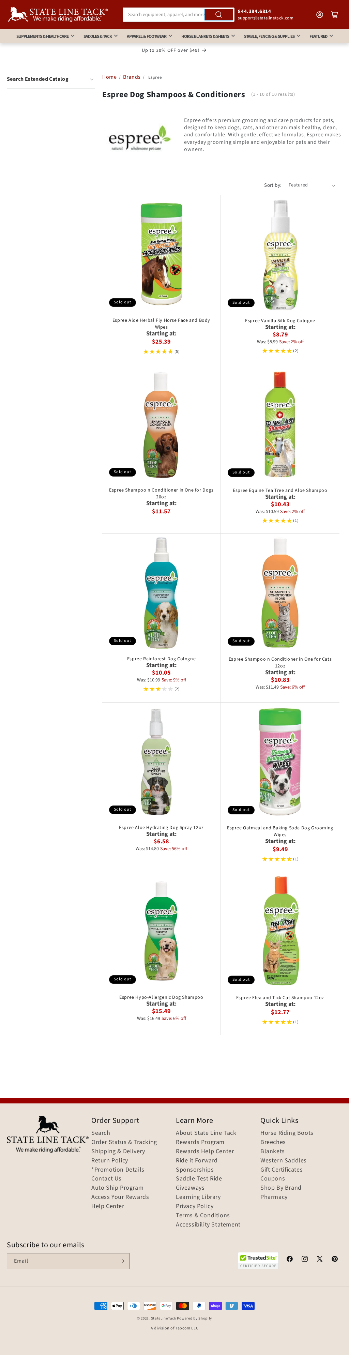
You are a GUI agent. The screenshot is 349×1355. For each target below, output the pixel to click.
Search (100, 1133)
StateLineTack (163, 1318)
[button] (51, 79)
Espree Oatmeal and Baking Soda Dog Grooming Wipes (280, 831)
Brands (132, 77)
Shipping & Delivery (118, 1151)
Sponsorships (195, 1170)
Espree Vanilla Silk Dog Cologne (280, 320)
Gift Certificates (281, 1170)
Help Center (107, 1206)
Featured (318, 36)
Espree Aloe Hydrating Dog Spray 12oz (161, 827)
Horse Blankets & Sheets (205, 36)
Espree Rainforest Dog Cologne (161, 659)
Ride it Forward (197, 1161)
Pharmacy (274, 1197)
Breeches (273, 1142)
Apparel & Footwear (146, 36)
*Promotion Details (118, 1170)
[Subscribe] (121, 1261)
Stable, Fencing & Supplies (269, 36)
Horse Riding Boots (287, 1133)
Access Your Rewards (120, 1197)
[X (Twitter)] (319, 1259)
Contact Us (106, 1179)
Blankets (272, 1151)
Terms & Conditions (203, 1215)
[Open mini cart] (334, 14)
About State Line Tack (206, 1133)
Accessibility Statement (208, 1225)
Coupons (272, 1179)
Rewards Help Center (205, 1151)
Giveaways (190, 1188)
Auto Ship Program (117, 1188)
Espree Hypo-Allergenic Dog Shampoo (161, 997)
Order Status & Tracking (124, 1142)
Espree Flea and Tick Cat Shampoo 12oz (280, 997)
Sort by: (273, 185)
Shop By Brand (281, 1188)
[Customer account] (319, 14)
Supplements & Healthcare (42, 36)
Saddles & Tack (98, 36)
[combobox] (179, 14)
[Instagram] (304, 1259)
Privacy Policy (194, 1206)
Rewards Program (200, 1142)
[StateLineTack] (58, 14)
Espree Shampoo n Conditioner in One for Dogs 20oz (161, 493)
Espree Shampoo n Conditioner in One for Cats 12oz (280, 662)
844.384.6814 (254, 11)
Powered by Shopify (194, 1318)
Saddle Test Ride (199, 1179)
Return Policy (109, 1161)
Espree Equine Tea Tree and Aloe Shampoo (280, 490)
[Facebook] (289, 1259)
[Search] (218, 14)
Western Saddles (283, 1161)
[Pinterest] (334, 1259)
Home (109, 77)
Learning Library (198, 1197)
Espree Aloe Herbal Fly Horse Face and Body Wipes (161, 324)
